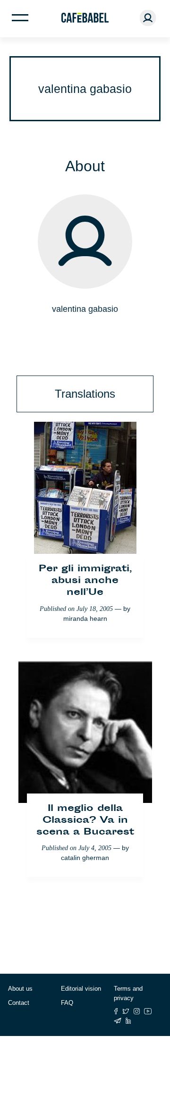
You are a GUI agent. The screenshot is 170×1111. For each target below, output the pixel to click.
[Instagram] (137, 1011)
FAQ (67, 1002)
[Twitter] (125, 1011)
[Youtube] (148, 1011)
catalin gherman (85, 857)
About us (20, 988)
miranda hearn (85, 618)
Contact (18, 1002)
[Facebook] (116, 1011)
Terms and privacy (128, 993)
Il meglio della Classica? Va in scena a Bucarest (85, 820)
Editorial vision (81, 988)
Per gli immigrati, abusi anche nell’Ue (85, 581)
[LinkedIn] (128, 1021)
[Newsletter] (117, 1021)
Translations (85, 393)
